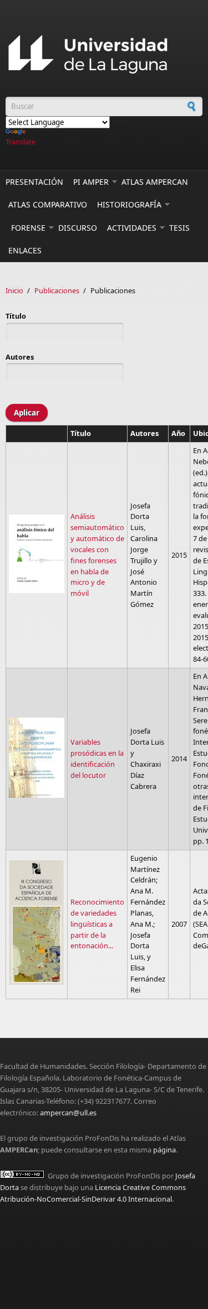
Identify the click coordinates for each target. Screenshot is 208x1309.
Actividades (131, 227)
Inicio (14, 290)
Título (16, 316)
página (164, 1150)
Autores (20, 357)
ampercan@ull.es (68, 1113)
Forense (28, 227)
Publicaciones (56, 290)
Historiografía (129, 204)
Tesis (179, 227)
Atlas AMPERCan (154, 181)
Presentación (34, 181)
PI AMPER (91, 181)
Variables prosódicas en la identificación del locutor (97, 758)
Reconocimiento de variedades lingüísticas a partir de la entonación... (97, 923)
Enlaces (25, 250)
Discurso (77, 227)
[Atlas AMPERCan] (104, 55)
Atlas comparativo (47, 204)
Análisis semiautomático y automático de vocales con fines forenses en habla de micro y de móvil (97, 554)
